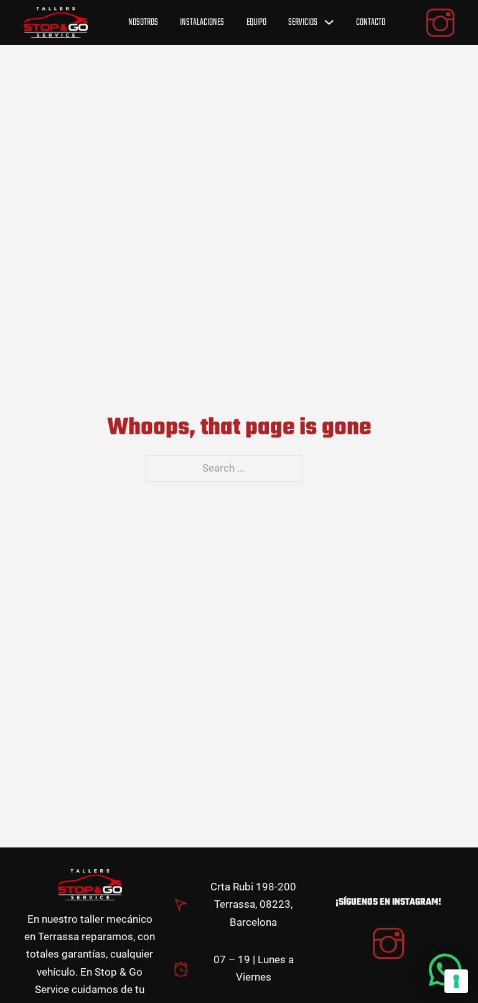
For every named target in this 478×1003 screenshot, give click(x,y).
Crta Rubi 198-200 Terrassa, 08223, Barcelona (253, 904)
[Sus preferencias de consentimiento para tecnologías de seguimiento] (456, 981)
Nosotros (143, 22)
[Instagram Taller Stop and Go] (388, 945)
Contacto (370, 22)
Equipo (256, 22)
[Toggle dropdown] (329, 22)
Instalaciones (202, 22)
